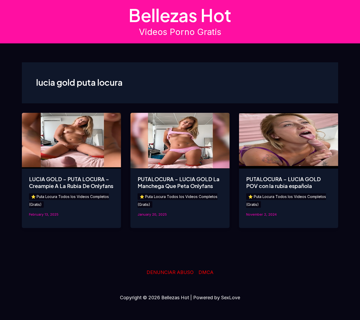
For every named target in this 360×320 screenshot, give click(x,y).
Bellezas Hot (180, 15)
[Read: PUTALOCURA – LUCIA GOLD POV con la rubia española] (288, 140)
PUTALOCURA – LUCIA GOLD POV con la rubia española (283, 182)
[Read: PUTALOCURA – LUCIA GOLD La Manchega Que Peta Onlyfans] (180, 140)
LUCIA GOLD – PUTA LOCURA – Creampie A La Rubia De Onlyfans (71, 182)
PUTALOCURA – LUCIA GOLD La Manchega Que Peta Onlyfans (179, 182)
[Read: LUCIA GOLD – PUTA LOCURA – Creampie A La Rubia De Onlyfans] (71, 140)
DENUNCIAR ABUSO (170, 272)
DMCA (205, 272)
